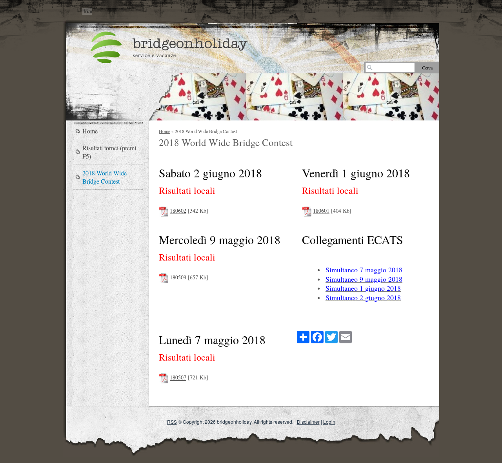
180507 (178, 377)
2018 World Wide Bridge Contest (104, 177)
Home (164, 131)
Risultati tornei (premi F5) (109, 152)
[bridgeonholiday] (105, 47)
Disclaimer (308, 421)
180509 (178, 277)
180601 (321, 210)
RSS (172, 421)
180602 (178, 210)
